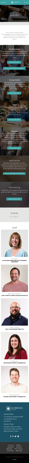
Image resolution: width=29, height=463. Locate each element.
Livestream (19, 447)
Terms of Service (18, 449)
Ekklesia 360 (14, 459)
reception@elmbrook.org (10, 419)
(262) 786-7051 (7, 421)
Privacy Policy (10, 450)
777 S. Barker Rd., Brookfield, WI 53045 (13, 417)
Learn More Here (14, 62)
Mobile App (9, 449)
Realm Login (19, 450)
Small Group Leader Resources (14, 68)
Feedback (18, 445)
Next (19, 217)
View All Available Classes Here (14, 173)
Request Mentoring (14, 199)
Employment (10, 447)
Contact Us (11, 445)
